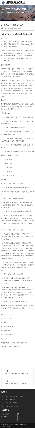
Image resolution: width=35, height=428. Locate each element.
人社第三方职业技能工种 (14, 28)
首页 (6, 28)
